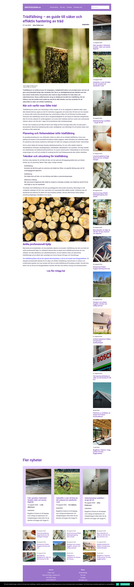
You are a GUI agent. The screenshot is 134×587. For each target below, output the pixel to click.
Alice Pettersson (38, 25)
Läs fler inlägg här (56, 271)
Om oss (62, 7)
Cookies (69, 7)
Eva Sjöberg (72, 505)
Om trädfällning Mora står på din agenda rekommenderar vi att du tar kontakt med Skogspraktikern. (55, 258)
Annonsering (54, 7)
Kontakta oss (78, 7)
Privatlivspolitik (125, 584)
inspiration (85, 24)
